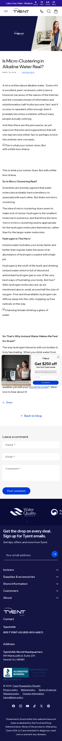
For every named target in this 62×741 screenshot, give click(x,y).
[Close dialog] (58, 357)
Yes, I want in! (46, 383)
